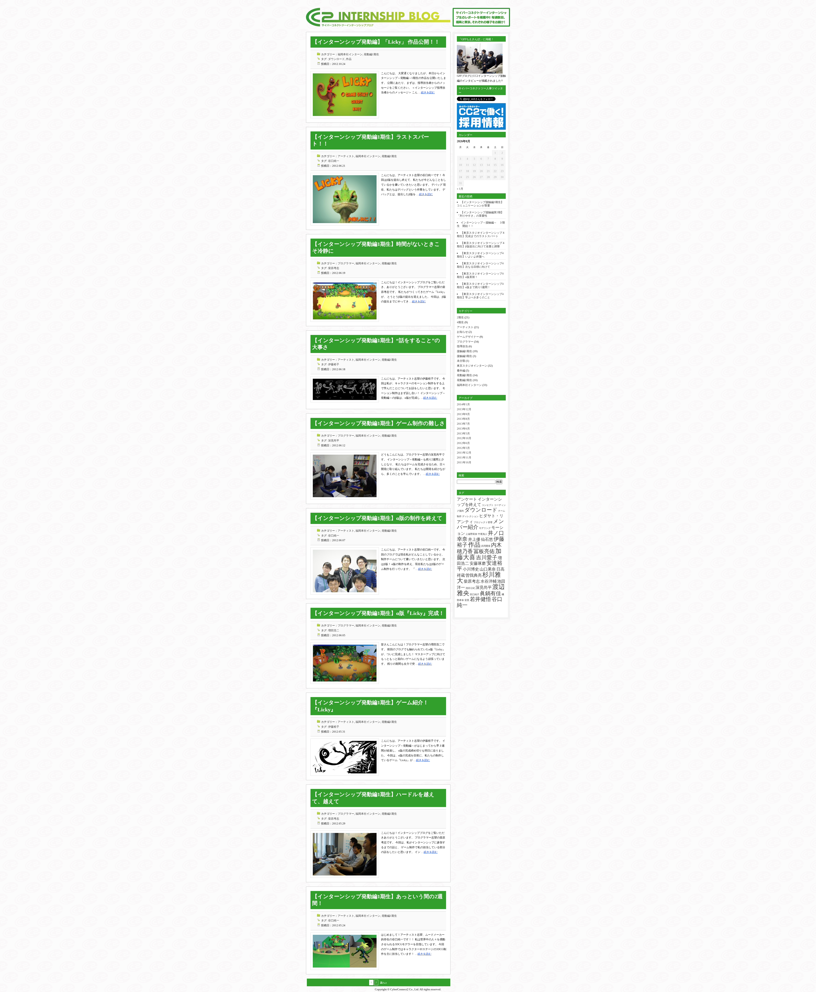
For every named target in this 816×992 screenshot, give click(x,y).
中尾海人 (482, 534)
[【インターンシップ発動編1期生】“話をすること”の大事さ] (344, 401)
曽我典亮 (474, 575)
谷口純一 (333, 160)
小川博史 (471, 569)
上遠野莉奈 (471, 534)
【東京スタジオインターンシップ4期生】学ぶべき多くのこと (480, 295)
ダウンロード (336, 59)
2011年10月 (464, 462)
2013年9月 (463, 414)
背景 (467, 600)
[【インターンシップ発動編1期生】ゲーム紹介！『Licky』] (344, 774)
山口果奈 (488, 569)
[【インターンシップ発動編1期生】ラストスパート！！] (344, 224)
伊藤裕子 (333, 364)
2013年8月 (463, 418)
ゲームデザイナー (468, 336)
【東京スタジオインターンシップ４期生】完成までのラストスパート (481, 234)
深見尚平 (333, 440)
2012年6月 (463, 443)
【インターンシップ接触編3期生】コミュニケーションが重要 (480, 204)
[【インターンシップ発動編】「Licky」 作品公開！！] (344, 117)
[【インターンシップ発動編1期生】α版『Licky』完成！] (344, 683)
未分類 (461, 360)
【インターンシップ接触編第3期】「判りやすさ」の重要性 (480, 214)
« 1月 (460, 188)
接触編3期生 (464, 356)
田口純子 (474, 594)
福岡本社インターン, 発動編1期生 (358, 54)
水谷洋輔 (488, 581)
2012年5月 (463, 448)
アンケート (467, 499)
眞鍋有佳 (490, 593)
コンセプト (487, 505)
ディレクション (470, 516)
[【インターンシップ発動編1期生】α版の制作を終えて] (344, 593)
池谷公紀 (470, 588)
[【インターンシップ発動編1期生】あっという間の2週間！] (344, 969)
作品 (348, 59)
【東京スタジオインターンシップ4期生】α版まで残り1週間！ (480, 285)
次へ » (383, 982)
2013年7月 (463, 423)
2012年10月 (464, 438)
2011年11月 (464, 457)
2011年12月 (464, 452)
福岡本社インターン (469, 385)
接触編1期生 (464, 351)
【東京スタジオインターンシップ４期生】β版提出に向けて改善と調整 (481, 244)
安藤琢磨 (478, 563)
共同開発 (485, 546)
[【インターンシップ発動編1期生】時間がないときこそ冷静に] (344, 320)
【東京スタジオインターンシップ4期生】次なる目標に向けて (480, 265)
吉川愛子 (486, 557)
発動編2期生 (464, 380)
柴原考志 (333, 268)
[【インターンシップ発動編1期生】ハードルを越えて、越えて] (344, 876)
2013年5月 (463, 433)
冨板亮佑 (484, 551)
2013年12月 (464, 409)
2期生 (460, 317)
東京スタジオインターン (472, 365)
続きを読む (428, 92)
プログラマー (346, 263)
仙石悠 (487, 539)
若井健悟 (480, 599)
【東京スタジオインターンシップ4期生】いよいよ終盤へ (480, 255)
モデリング (485, 528)
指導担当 (462, 346)
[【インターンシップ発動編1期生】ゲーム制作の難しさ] (344, 498)
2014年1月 (463, 404)
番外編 (461, 370)
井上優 (474, 539)
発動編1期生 (464, 375)
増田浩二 (333, 630)
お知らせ (462, 331)
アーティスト (346, 156)
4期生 (460, 322)
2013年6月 (463, 428)
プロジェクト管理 (483, 522)
